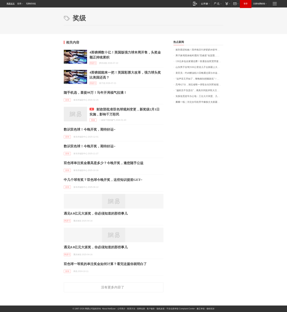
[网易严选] (217, 3)
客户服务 (151, 309)
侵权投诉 (210, 309)
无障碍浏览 (31, 3)
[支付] (227, 3)
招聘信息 (141, 309)
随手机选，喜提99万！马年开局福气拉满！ (95, 92)
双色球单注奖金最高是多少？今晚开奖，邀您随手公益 (104, 163)
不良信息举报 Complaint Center (180, 309)
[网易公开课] (205, 3)
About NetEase (109, 309)
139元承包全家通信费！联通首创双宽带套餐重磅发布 (199, 61)
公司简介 (121, 309)
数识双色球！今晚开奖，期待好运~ (89, 129)
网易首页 (11, 3)
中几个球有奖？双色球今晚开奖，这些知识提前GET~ (103, 179)
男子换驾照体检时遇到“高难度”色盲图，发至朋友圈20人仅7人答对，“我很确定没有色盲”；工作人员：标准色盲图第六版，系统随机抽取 (199, 55)
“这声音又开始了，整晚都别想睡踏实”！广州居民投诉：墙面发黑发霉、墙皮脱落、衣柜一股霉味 (199, 79)
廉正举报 (201, 309)
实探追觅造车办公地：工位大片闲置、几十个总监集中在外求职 (199, 96)
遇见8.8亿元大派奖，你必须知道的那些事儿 (96, 213)
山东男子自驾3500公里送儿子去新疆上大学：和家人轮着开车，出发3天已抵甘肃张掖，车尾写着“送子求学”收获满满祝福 (199, 67)
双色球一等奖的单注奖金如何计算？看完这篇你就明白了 (105, 264)
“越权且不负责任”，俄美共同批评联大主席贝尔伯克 (199, 90)
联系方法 (131, 309)
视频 (93, 120)
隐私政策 (161, 309)
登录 (246, 3)
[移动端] (195, 3)
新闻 (67, 100)
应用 (19, 3)
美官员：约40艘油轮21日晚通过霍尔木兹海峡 (199, 73)
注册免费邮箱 (259, 3)
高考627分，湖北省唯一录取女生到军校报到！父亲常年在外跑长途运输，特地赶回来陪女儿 (199, 84)
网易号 (93, 63)
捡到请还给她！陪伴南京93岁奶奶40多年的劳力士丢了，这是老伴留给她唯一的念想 (199, 49)
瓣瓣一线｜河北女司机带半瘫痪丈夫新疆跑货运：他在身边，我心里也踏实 (199, 102)
